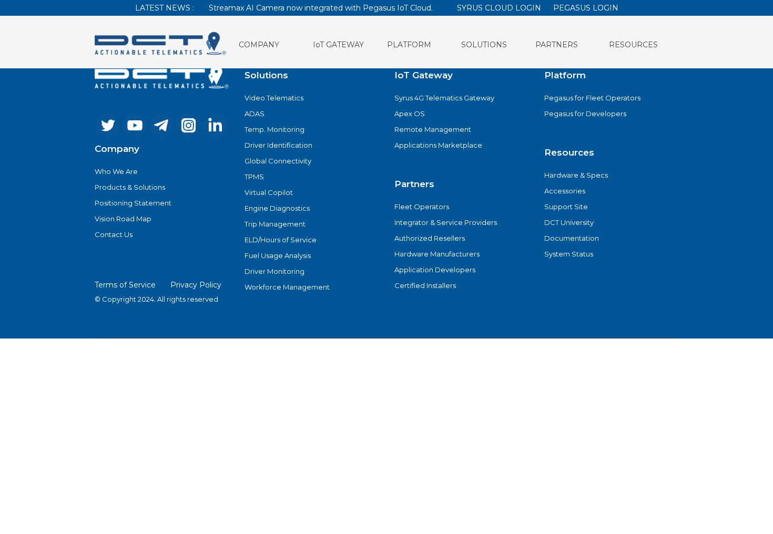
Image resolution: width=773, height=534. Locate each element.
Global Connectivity (278, 161)
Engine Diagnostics (277, 208)
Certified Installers (425, 285)
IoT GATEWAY (338, 44)
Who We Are (116, 171)
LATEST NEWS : (164, 8)
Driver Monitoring (274, 271)
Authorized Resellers (429, 238)
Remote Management (432, 129)
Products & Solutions (130, 187)
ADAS (255, 113)
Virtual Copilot (269, 192)
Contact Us (114, 234)
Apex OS (409, 113)
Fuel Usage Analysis (278, 255)
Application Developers (434, 269)
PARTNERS (556, 44)
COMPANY (259, 44)
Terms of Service (125, 285)
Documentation (571, 238)
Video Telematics (274, 98)
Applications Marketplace (438, 145)
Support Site (566, 206)
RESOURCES (633, 44)
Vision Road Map (123, 218)
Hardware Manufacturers (437, 254)
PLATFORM (409, 44)
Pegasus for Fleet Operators (592, 98)
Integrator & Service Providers (445, 222)
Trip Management (275, 224)
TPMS (254, 176)
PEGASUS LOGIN (585, 8)
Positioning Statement (133, 203)
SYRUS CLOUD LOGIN (499, 8)
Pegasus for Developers (585, 113)
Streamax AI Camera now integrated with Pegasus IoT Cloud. (321, 8)
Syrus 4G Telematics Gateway (444, 98)
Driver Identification (278, 145)
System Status (568, 254)
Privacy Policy (195, 285)
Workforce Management (287, 287)
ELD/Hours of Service (281, 239)
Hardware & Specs (576, 175)
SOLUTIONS (484, 44)
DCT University (569, 222)
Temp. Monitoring (274, 129)
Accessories (564, 191)
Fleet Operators (421, 206)
